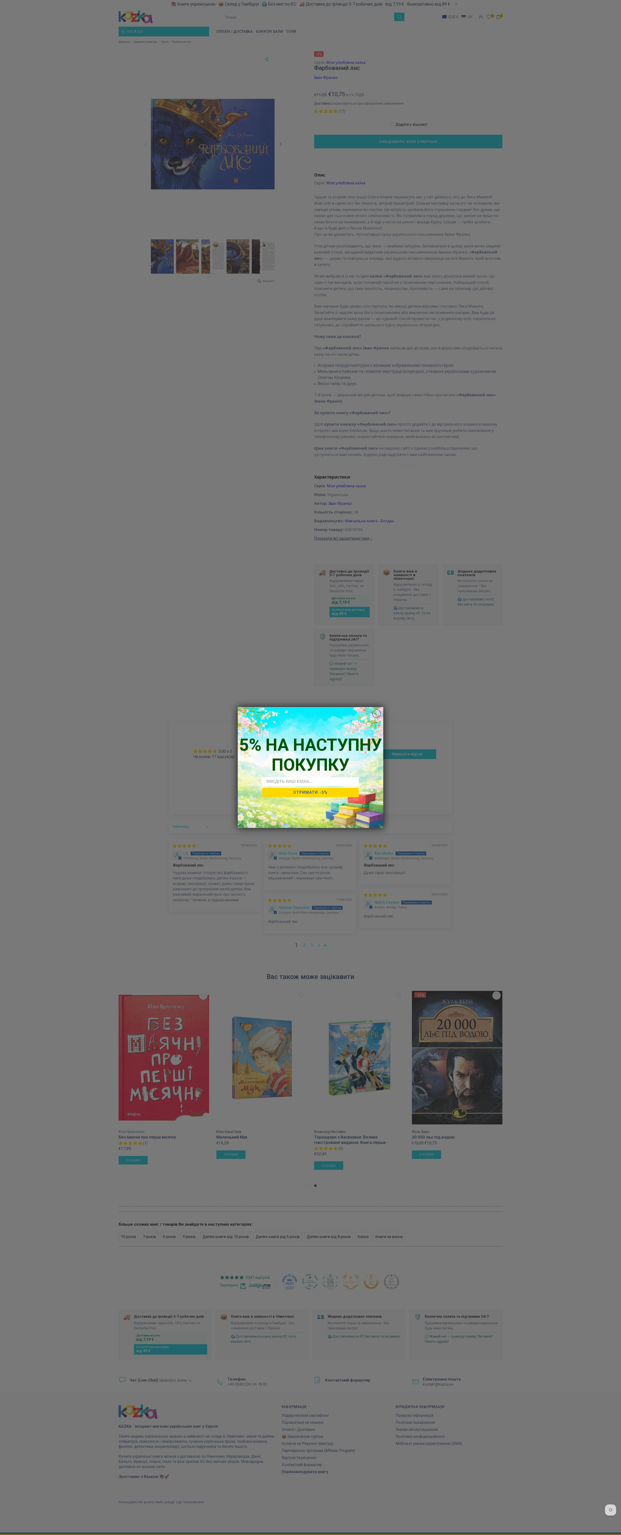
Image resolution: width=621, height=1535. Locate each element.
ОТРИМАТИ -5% (310, 792)
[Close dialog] (376, 713)
